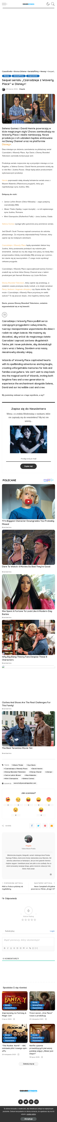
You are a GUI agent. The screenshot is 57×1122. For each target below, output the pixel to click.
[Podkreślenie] (10, 948)
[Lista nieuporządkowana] (20, 948)
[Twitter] (38, 825)
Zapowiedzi (32, 76)
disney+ (49, 772)
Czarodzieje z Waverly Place (16, 769)
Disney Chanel (35, 772)
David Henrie (37, 769)
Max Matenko (31, 775)
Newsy (6, 76)
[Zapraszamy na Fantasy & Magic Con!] (15, 1000)
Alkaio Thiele (18, 765)
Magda (22, 89)
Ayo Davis (31, 765)
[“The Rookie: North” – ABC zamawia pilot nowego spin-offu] (15, 1033)
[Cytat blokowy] (23, 948)
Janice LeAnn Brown (13, 775)
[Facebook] (31, 825)
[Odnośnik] (30, 948)
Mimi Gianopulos (11, 778)
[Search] (52, 4)
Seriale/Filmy (19, 76)
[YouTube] (36, 1101)
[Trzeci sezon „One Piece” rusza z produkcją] (42, 1000)
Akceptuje (28, 1119)
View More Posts (28, 849)
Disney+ (6, 144)
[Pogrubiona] (4, 948)
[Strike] (14, 948)
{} (33, 948)
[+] (36, 948)
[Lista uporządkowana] (17, 948)
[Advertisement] (28, 37)
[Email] (51, 825)
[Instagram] (50, 874)
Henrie (5, 180)
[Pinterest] (45, 825)
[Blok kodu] (26, 948)
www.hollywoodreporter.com (25, 783)
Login (52, 931)
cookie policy (31, 1114)
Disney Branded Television (13, 283)
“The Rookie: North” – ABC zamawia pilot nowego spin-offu (14, 1048)
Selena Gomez (8, 224)
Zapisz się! (28, 466)
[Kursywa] (7, 948)
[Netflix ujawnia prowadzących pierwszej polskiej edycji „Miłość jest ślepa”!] (42, 1033)
